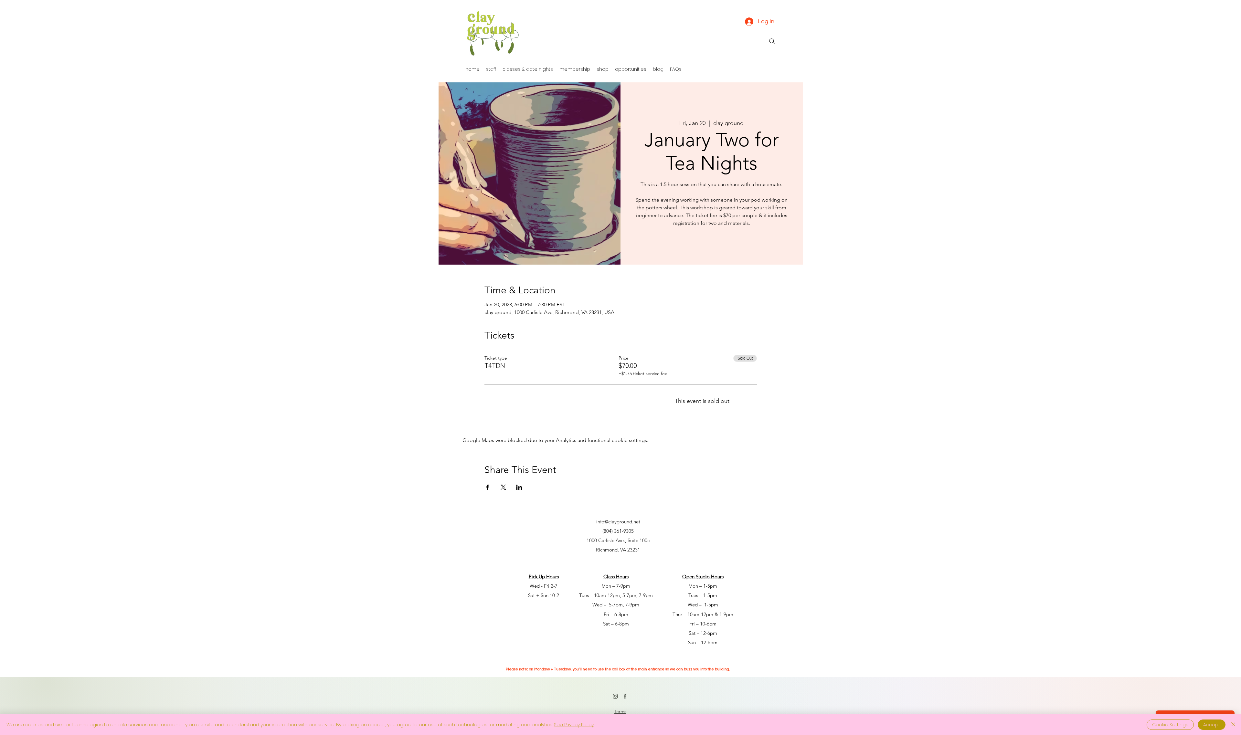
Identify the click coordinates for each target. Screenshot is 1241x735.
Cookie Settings (1170, 724)
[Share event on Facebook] (487, 487)
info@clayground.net (618, 522)
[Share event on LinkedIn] (519, 487)
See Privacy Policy (574, 724)
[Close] (1233, 724)
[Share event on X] (503, 487)
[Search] (772, 41)
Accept (1211, 724)
